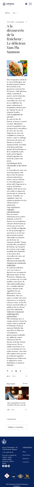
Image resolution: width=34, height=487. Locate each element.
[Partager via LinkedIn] (16, 371)
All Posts (7, 13)
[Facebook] (3, 466)
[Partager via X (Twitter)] (12, 371)
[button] (26, 4)
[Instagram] (6, 466)
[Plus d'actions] (26, 22)
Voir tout (25, 383)
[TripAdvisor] (9, 466)
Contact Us (26, 462)
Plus (14, 13)
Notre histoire (26, 455)
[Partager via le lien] (20, 371)
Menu (24, 452)
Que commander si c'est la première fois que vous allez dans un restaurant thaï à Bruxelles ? (17, 404)
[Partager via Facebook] (7, 371)
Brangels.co (17, 486)
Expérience (26, 458)
